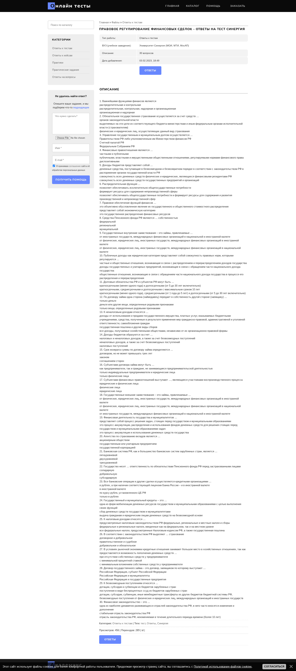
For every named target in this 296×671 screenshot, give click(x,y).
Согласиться (274, 666)
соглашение (75, 166)
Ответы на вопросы (64, 76)
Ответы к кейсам (62, 55)
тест (143, 623)
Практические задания (65, 69)
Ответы (151, 623)
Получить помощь (71, 179)
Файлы (116, 22)
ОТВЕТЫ (150, 70)
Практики (57, 62)
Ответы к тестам (132, 22)
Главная (104, 22)
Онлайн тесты (70, 5)
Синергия (162, 623)
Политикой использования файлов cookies (223, 666)
